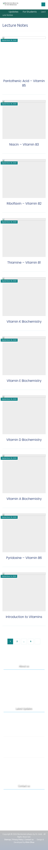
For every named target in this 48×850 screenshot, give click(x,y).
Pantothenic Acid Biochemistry (24, 752)
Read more (24, 699)
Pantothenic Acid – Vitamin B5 (24, 773)
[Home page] (3, 11)
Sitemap (7, 840)
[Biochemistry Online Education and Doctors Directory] (11, 4)
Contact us (29, 840)
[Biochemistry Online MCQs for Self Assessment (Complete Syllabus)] (24, 720)
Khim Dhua (29, 842)
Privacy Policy (17, 840)
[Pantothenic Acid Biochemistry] (24, 743)
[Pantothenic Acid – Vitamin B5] (24, 764)
